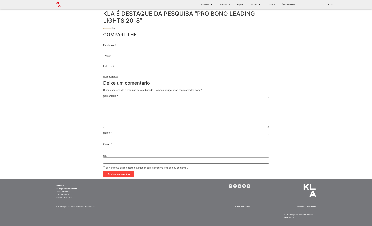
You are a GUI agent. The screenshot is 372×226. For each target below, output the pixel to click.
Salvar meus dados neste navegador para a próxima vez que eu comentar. (147, 167)
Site (105, 156)
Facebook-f (109, 45)
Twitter (107, 55)
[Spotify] (248, 186)
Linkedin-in (109, 66)
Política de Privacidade (306, 207)
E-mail (107, 144)
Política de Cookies (242, 207)
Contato (271, 4)
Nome (107, 133)
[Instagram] (235, 186)
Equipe (240, 4)
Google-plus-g (111, 76)
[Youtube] (239, 186)
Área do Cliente (288, 4)
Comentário (110, 96)
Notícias (254, 4)
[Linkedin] (230, 186)
